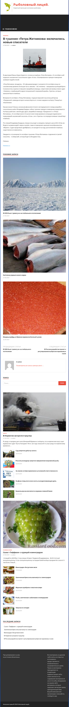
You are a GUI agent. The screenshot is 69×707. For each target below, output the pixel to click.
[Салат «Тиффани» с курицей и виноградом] (34, 548)
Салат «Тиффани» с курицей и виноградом (23, 552)
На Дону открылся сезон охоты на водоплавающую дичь (36, 481)
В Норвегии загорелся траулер (17, 436)
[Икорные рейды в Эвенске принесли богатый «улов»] (34, 335)
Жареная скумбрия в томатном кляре (29, 587)
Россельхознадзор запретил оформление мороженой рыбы (37, 461)
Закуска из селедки (22, 608)
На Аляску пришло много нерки (14, 275)
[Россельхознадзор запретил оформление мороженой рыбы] (8, 467)
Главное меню (11, 29)
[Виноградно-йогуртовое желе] (8, 573)
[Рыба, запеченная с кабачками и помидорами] (8, 604)
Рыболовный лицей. (31, 4)
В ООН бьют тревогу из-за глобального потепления (22, 213)
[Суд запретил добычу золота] (8, 457)
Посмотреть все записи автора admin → (30, 365)
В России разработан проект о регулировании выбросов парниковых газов (28, 639)
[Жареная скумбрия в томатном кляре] (8, 594)
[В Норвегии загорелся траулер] (34, 432)
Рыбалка (5, 35)
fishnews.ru (6, 145)
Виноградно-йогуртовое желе (26, 567)
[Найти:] (34, 383)
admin (14, 45)
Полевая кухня (7, 550)
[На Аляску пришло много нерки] (34, 273)
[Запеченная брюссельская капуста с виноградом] (8, 584)
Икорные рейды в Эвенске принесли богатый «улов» (22, 337)
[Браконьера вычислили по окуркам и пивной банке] (8, 497)
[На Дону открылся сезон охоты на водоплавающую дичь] (8, 487)
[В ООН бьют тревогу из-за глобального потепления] (34, 211)
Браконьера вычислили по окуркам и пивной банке (34, 491)
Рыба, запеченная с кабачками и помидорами (32, 597)
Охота (5, 433)
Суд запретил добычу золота (26, 450)
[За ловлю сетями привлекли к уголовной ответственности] (8, 477)
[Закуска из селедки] (8, 614)
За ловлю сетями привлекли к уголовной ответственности (37, 471)
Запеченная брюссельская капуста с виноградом (33, 577)
